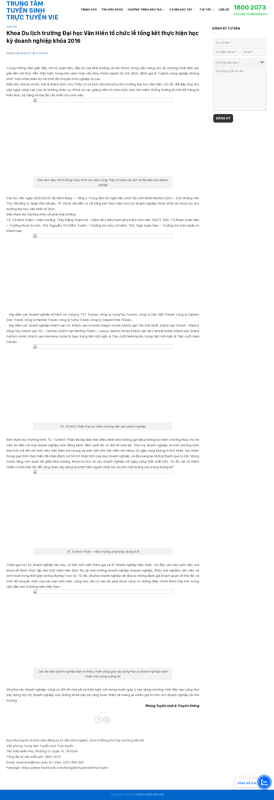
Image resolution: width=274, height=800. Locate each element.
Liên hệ (224, 9)
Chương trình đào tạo (145, 9)
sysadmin (42, 53)
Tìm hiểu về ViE (112, 9)
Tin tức (205, 9)
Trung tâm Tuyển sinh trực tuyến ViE (32, 10)
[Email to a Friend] (106, 719)
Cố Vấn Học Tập (180, 9)
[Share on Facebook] (98, 719)
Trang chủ (89, 9)
